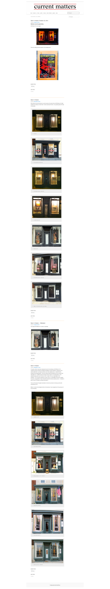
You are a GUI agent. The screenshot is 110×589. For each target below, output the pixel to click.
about (57, 13)
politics (41, 13)
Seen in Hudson (35, 100)
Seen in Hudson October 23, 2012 (39, 20)
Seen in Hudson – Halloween (38, 323)
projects (53, 13)
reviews (44, 13)
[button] (47, 36)
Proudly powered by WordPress (55, 585)
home (31, 13)
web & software (49, 13)
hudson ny (34, 13)
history (38, 13)
